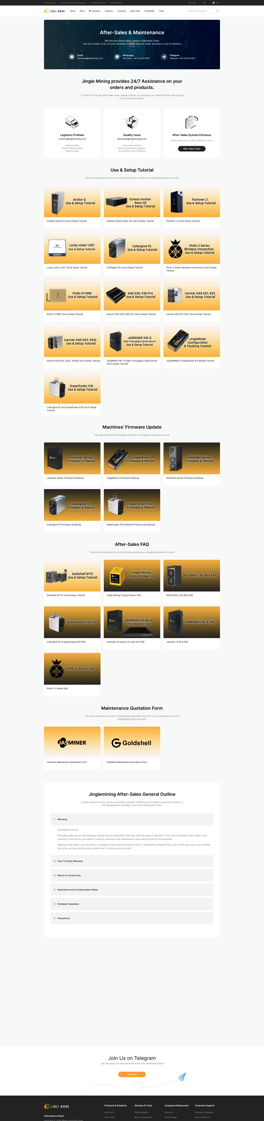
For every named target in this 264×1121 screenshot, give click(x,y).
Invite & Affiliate (116, 3)
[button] (132, 819)
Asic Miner (109, 1112)
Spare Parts (110, 1117)
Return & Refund (202, 1117)
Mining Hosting (50, 3)
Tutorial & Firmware (98, 3)
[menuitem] (73, 11)
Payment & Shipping (204, 1112)
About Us (169, 1112)
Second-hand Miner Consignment (73, 3)
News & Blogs (171, 1117)
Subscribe (132, 1074)
